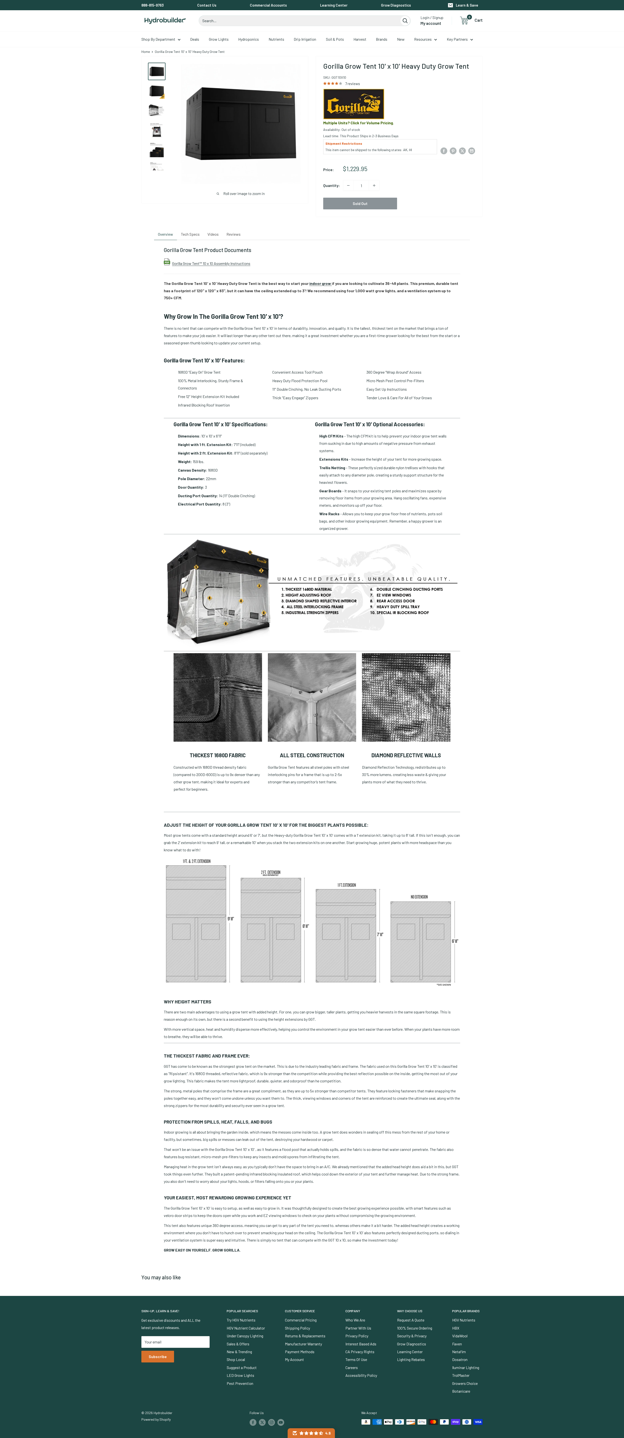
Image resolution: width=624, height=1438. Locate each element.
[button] (311, 1433)
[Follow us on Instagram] (271, 1422)
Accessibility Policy (361, 1375)
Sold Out (360, 203)
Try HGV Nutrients (241, 1320)
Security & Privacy (412, 1335)
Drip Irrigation (305, 39)
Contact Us (206, 5)
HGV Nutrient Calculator (246, 1328)
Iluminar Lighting (465, 1367)
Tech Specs (190, 234)
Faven (457, 1343)
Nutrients (276, 39)
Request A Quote (410, 1320)
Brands (381, 39)
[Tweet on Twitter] (462, 150)
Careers (351, 1367)
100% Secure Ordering (414, 1328)
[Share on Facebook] (443, 150)
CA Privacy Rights (359, 1351)
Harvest (359, 39)
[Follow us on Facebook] (253, 1422)
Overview (165, 234)
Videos (213, 234)
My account (430, 23)
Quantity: (331, 185)
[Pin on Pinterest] (453, 150)
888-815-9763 (152, 5)
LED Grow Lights (240, 1375)
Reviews (233, 234)
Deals (194, 39)
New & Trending (239, 1351)
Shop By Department (158, 39)
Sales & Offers (238, 1343)
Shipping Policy (297, 1328)
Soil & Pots (335, 39)
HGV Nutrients (463, 1320)
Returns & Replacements (305, 1335)
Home (145, 51)
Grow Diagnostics (396, 5)
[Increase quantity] (374, 185)
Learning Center (334, 5)
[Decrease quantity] (348, 185)
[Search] (405, 20)
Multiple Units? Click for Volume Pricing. (358, 122)
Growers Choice (465, 1383)
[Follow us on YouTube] (280, 1422)
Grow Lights (219, 39)
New (401, 39)
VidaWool (460, 1335)
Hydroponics (248, 39)
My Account (294, 1359)
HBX (455, 1328)
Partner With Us (358, 1328)
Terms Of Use (356, 1359)
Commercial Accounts (268, 5)
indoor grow (320, 283)
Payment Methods (299, 1351)
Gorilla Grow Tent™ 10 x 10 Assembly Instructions (211, 263)
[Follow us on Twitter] (262, 1422)
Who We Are (355, 1320)
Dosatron (460, 1359)
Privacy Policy (356, 1335)
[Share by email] (471, 150)
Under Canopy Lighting (245, 1335)
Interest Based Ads (360, 1343)
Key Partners (457, 39)
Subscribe (158, 1356)
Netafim (459, 1351)
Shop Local (236, 1359)
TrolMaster (460, 1375)
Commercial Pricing (301, 1320)
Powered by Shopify (156, 1419)
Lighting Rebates (411, 1359)
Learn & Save (467, 5)
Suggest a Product (242, 1367)
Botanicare (461, 1391)
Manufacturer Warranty (303, 1343)
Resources (423, 39)
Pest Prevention (240, 1383)
